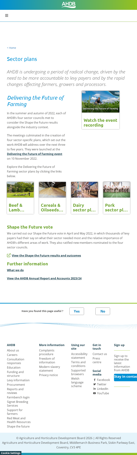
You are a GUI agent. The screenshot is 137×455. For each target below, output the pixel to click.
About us (13, 350)
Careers (12, 355)
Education (14, 367)
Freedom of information (47, 360)
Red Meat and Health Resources (19, 420)
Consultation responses (15, 361)
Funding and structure (15, 374)
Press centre (97, 360)
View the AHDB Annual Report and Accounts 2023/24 (44, 278)
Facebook (103, 380)
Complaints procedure (46, 352)
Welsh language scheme (77, 382)
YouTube (103, 393)
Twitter (101, 384)
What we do (15, 270)
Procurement (16, 385)
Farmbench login (18, 397)
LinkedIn (102, 389)
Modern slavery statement (49, 368)
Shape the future (18, 426)
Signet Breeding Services (17, 404)
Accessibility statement (79, 356)
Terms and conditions (78, 364)
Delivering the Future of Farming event (34, 154)
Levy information (18, 380)
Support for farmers (15, 412)
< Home (11, 47)
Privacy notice (48, 375)
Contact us (100, 354)
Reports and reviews (15, 391)
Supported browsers (78, 372)
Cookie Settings (10, 453)
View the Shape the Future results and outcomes (46, 256)
